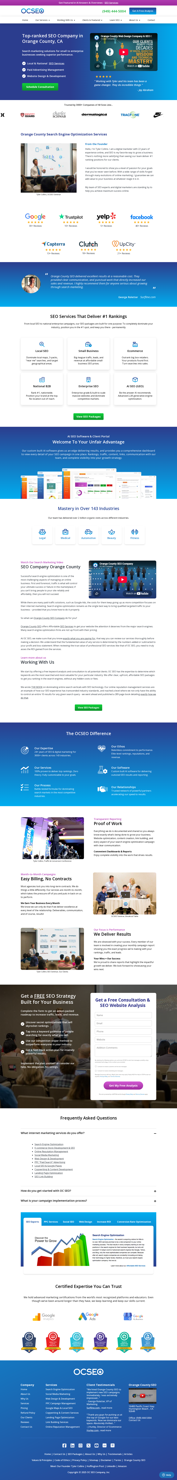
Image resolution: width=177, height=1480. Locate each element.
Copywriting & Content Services (62, 1412)
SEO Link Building (44, 1176)
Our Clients (26, 1417)
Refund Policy (28, 1412)
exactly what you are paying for (79, 638)
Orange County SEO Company (49, 618)
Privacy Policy (79, 1460)
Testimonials (115, 1454)
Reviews (25, 1422)
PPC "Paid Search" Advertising (50, 1162)
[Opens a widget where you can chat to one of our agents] (166, 1475)
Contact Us (26, 1426)
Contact (151, 20)
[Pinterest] (112, 1445)
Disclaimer (106, 1460)
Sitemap (93, 1460)
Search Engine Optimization (49, 1144)
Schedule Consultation (40, 86)
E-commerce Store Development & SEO (55, 1147)
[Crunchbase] (104, 1445)
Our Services (41, 20)
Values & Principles (42, 1460)
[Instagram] (80, 1446)
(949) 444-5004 (114, 11)
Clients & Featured (91, 20)
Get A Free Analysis (142, 10)
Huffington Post (95, 1466)
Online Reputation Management (51, 1151)
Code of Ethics (62, 1460)
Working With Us (65, 20)
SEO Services (111, 2)
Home (25, 20)
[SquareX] (88, 1446)
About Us (134, 20)
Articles (128, 1454)
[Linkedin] (72, 1446)
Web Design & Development (49, 1158)
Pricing (24, 1408)
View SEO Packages (88, 416)
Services (25, 1403)
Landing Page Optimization (49, 1172)
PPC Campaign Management (61, 1403)
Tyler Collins (77, 1466)
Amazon (122, 1466)
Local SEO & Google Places (48, 1165)
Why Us (24, 1398)
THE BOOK (36, 687)
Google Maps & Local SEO (59, 1408)
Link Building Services (57, 1422)
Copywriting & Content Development (54, 1169)
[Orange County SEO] (32, 11)
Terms (117, 1460)
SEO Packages (75, 1454)
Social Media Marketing (47, 1155)
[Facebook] (64, 1446)
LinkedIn (111, 1466)
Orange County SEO (31, 626)
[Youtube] (96, 1446)
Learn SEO (115, 20)
